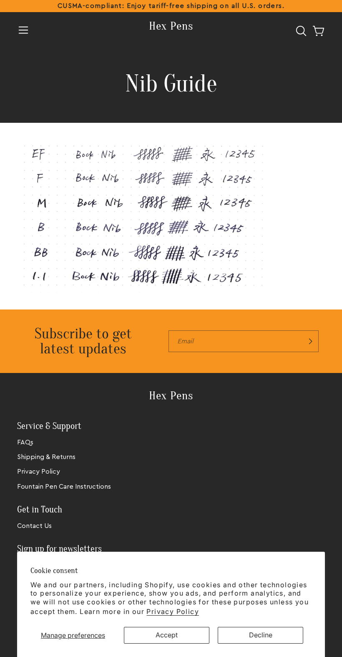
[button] (23, 30)
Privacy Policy (172, 611)
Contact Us (34, 526)
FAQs (25, 442)
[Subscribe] (310, 341)
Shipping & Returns (46, 457)
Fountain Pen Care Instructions (64, 486)
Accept (167, 635)
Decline (260, 635)
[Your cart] (318, 31)
